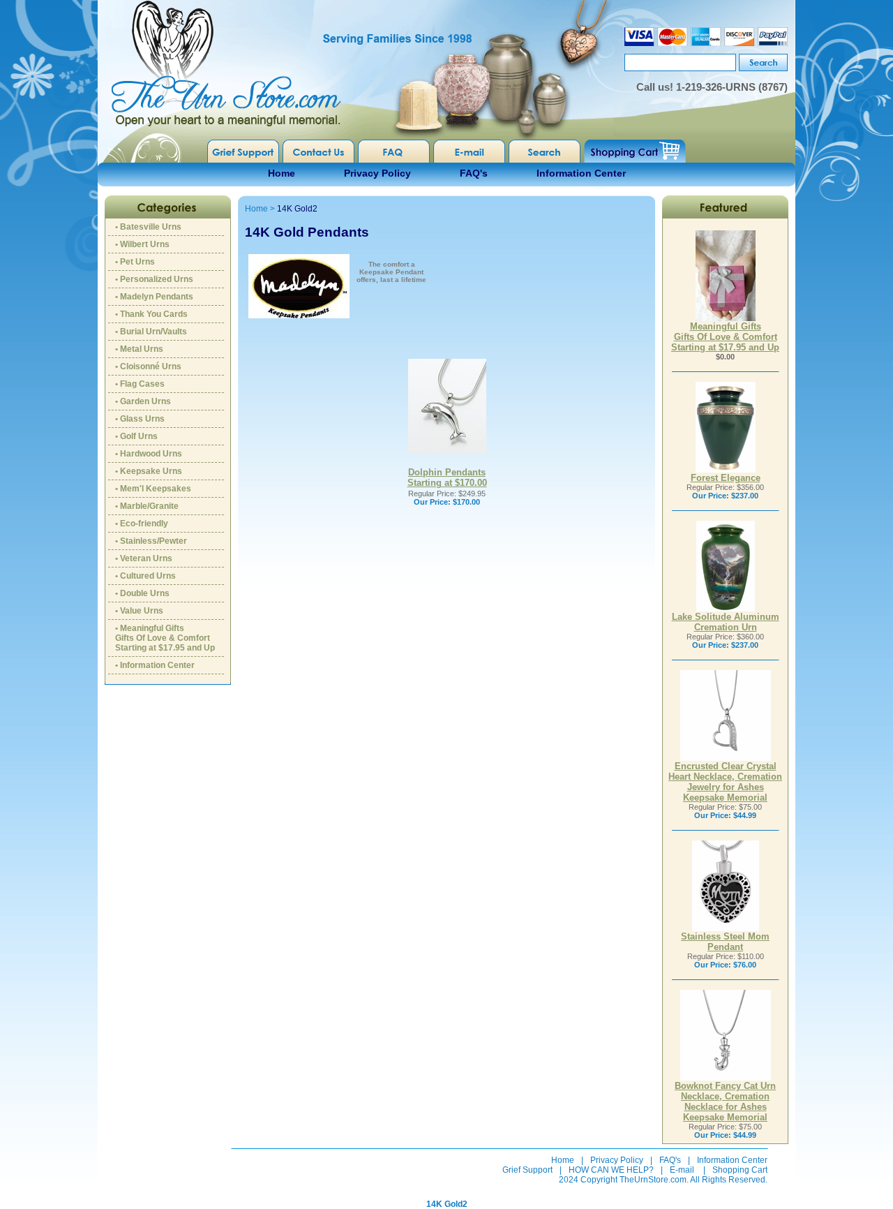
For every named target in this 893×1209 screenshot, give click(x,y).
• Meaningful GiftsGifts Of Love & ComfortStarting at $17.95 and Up (165, 638)
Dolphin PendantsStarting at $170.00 (447, 477)
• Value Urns (139, 611)
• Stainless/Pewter (151, 541)
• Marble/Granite (147, 506)
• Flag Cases (140, 384)
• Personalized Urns (154, 279)
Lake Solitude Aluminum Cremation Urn (725, 621)
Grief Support (527, 1170)
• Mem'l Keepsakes (153, 489)
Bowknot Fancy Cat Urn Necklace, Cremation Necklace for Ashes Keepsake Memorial (725, 1101)
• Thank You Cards (151, 314)
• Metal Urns (139, 349)
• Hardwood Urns (148, 454)
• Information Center (155, 665)
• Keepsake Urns (148, 471)
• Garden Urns (143, 401)
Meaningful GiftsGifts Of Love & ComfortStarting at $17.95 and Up (725, 337)
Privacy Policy (377, 173)
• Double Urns (142, 593)
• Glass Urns (140, 419)
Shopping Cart (739, 1170)
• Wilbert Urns (142, 244)
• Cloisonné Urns (148, 366)
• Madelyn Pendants (154, 297)
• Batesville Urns (148, 227)
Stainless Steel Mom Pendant (725, 941)
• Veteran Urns (143, 558)
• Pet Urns (135, 262)
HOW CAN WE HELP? (611, 1170)
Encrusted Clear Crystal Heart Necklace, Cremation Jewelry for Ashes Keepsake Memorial (725, 782)
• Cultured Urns (145, 576)
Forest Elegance (725, 478)
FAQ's (474, 173)
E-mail (682, 1170)
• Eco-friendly (141, 523)
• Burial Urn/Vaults (151, 331)
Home (281, 173)
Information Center (581, 173)
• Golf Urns (136, 436)
